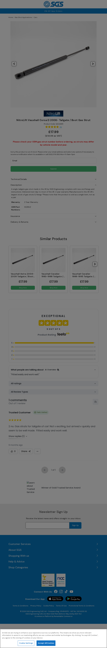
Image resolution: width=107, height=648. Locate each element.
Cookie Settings (26, 643)
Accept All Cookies (46, 643)
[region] (53, 638)
